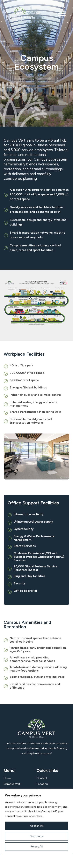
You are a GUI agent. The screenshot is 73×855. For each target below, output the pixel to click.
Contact (42, 778)
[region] (36, 822)
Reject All (36, 846)
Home (7, 778)
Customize (36, 836)
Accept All (36, 825)
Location (42, 784)
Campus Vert (12, 784)
